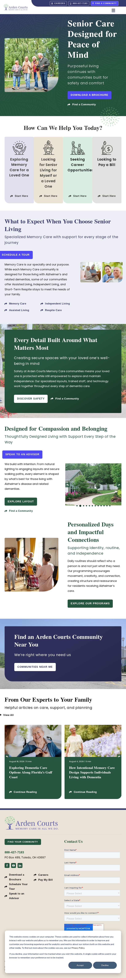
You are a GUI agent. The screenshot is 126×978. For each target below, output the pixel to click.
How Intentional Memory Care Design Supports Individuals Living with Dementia (92, 771)
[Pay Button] (106, 170)
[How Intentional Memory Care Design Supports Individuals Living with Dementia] (93, 725)
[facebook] (7, 864)
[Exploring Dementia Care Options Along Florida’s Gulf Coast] (33, 725)
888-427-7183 (14, 851)
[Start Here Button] (19, 170)
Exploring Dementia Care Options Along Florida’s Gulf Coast (30, 771)
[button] (77, 504)
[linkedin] (20, 864)
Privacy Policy (77, 948)
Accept (80, 965)
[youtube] (13, 864)
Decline (105, 965)
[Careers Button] (77, 170)
